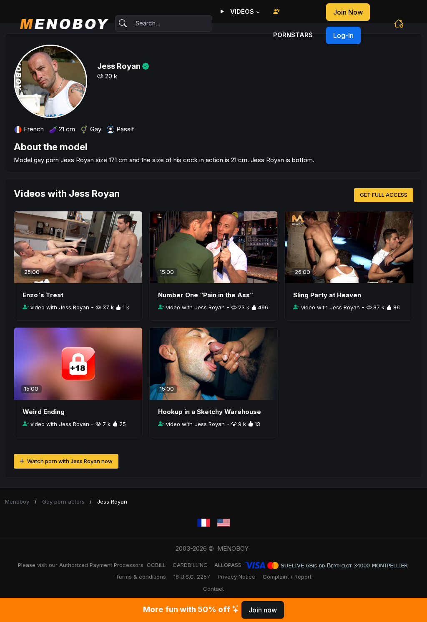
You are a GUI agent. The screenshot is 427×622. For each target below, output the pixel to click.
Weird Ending (44, 412)
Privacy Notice (236, 576)
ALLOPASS (227, 565)
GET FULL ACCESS (383, 194)
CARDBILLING (190, 565)
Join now (348, 12)
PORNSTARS (293, 35)
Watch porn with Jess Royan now (69, 461)
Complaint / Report (287, 576)
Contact (213, 588)
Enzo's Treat (43, 295)
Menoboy (17, 501)
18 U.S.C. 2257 (191, 576)
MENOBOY (233, 548)
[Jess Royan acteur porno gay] (203, 523)
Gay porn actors (63, 501)
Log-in (343, 35)
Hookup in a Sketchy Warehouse (209, 412)
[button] (398, 23)
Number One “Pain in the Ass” (205, 295)
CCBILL (156, 565)
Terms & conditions (141, 576)
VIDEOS (241, 11)
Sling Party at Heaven (327, 295)
